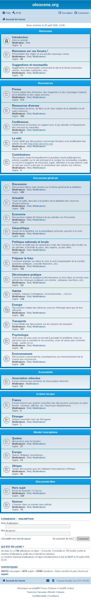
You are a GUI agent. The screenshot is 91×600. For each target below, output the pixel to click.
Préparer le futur (22, 258)
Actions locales (45, 394)
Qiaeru (61, 592)
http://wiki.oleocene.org (40, 143)
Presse (16, 89)
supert (4, 574)
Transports (19, 321)
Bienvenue (45, 31)
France (16, 400)
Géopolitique (20, 228)
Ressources (45, 83)
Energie (17, 304)
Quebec (17, 438)
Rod (28, 42)
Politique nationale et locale (30, 242)
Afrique (17, 466)
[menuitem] (6, 12)
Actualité (17, 198)
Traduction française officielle (41, 592)
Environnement (22, 353)
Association (45, 372)
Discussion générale (45, 178)
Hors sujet (18, 487)
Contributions (21, 154)
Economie (18, 214)
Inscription (26, 519)
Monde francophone (46, 432)
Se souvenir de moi (63, 538)
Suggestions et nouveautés (30, 64)
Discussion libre (45, 481)
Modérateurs (39, 56)
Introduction (20, 37)
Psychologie (20, 335)
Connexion (8, 519)
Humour (17, 501)
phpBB (35, 588)
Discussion (19, 184)
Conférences (20, 122)
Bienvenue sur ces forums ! (30, 51)
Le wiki (16, 138)
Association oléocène (26, 378)
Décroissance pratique (26, 274)
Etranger (17, 416)
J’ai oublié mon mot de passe (16, 538)
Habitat (16, 291)
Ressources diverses (25, 105)
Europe (17, 452)
